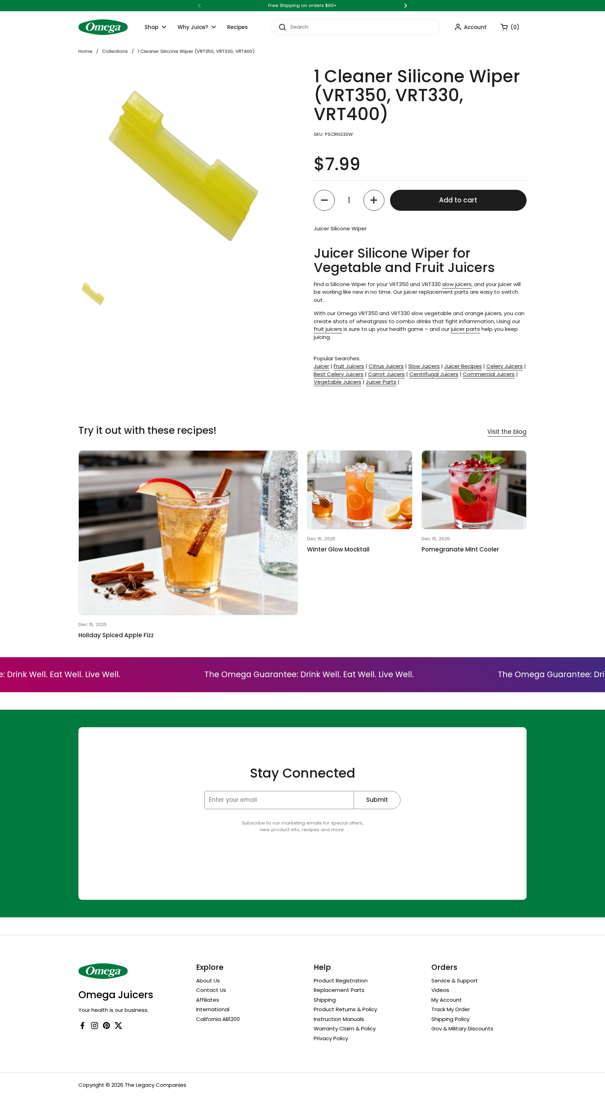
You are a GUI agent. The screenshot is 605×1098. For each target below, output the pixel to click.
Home (85, 51)
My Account (446, 999)
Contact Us (211, 990)
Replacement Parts (339, 990)
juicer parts (465, 329)
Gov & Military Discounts (462, 1028)
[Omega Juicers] (103, 27)
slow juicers (457, 284)
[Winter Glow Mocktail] (359, 489)
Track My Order (450, 1009)
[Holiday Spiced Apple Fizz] (188, 532)
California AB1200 (218, 1019)
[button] (507, 27)
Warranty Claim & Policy (345, 1028)
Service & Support (454, 980)
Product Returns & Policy (345, 1009)
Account (475, 27)
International (212, 1009)
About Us (208, 980)
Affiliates (207, 999)
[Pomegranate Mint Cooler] (474, 489)
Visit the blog (507, 432)
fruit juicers (328, 329)
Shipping (325, 999)
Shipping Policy (450, 1019)
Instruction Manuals (339, 1019)
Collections (115, 51)
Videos (440, 990)
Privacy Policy (331, 1038)
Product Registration (341, 980)
